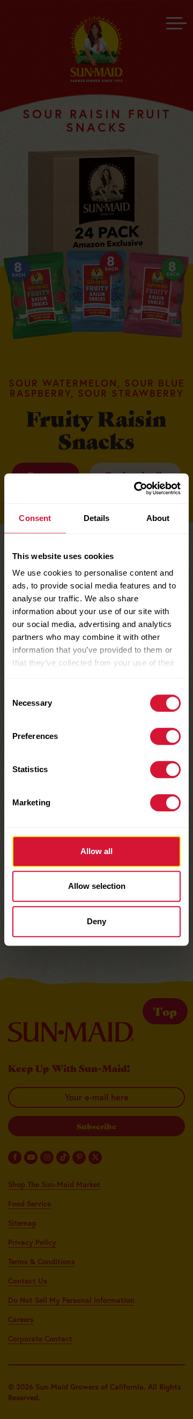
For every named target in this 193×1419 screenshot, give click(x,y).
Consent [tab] (35, 518)
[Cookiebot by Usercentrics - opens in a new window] (136, 488)
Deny (96, 921)
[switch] (165, 736)
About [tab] (158, 518)
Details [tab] (97, 518)
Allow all (96, 851)
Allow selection (96, 885)
